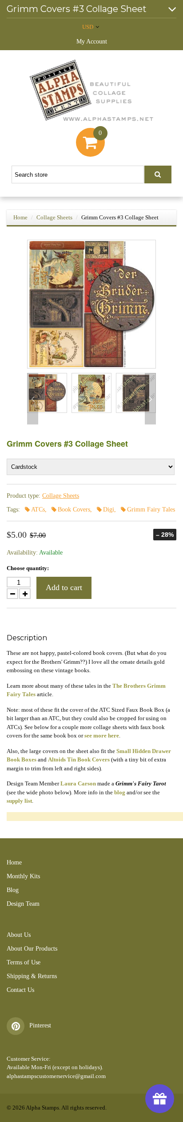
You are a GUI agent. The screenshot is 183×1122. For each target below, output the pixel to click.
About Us (19, 935)
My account (91, 41)
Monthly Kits (23, 876)
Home (20, 217)
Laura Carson (78, 783)
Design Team (23, 903)
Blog (13, 890)
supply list (19, 800)
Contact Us (20, 990)
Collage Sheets (54, 217)
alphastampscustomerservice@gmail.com (56, 1076)
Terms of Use (23, 962)
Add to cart (64, 587)
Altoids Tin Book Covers (79, 759)
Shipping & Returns (32, 976)
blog (119, 792)
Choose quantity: (28, 568)
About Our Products (32, 948)
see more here (101, 735)
